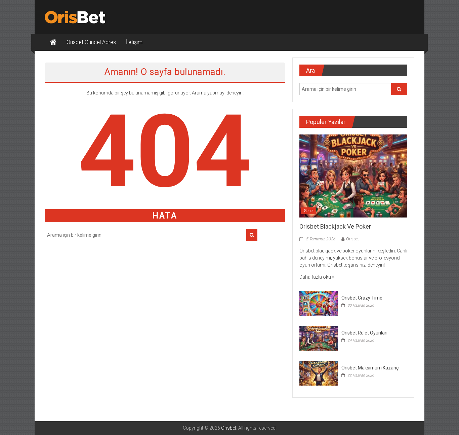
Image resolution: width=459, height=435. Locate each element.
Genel (309, 210)
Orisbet (352, 239)
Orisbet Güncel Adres (91, 42)
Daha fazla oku (315, 277)
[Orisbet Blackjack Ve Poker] (353, 175)
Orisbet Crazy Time (361, 298)
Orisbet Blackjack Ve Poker (335, 226)
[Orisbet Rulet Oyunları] (318, 338)
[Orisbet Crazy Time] (318, 303)
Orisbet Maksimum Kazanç (370, 367)
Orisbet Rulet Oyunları (364, 332)
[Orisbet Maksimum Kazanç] (318, 372)
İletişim (134, 42)
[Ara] (251, 235)
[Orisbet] (53, 42)
